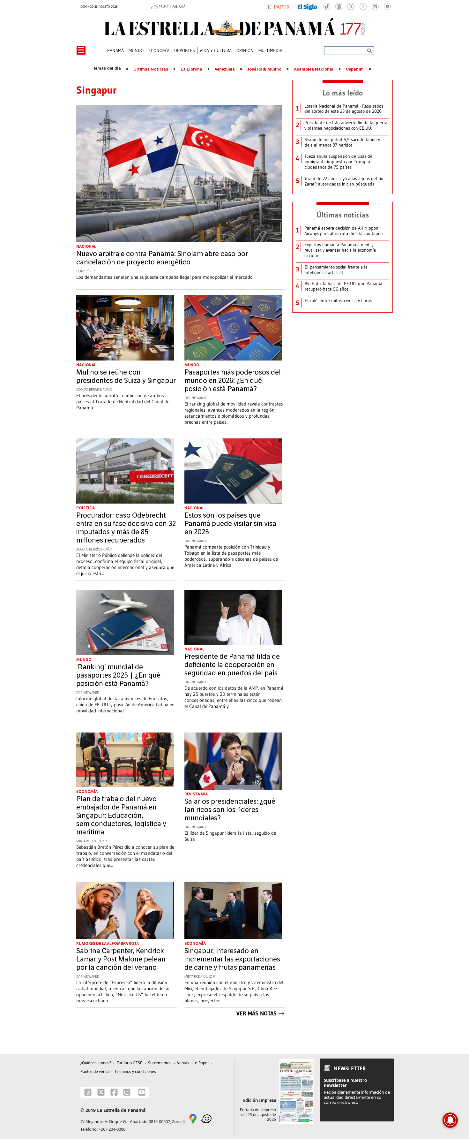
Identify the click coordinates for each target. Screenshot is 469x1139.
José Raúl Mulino (264, 69)
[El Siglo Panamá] (307, 6)
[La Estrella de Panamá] (234, 27)
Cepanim (355, 69)
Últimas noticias (342, 214)
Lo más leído (343, 92)
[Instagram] (126, 1092)
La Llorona (191, 69)
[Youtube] (141, 1092)
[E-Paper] (278, 6)
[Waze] (206, 1118)
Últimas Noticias (150, 69)
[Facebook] (114, 1092)
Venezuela (225, 69)
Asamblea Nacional (313, 69)
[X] (101, 1092)
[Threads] (87, 1092)
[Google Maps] (193, 1118)
